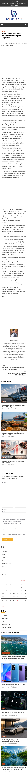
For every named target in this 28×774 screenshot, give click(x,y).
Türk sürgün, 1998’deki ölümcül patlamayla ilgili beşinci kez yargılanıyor (13, 367)
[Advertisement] (14, 62)
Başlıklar (4, 554)
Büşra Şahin (5, 408)
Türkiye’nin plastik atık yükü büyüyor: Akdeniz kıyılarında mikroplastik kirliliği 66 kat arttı (13, 657)
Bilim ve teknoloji (6, 563)
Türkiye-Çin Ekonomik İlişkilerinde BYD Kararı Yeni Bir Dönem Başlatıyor (13, 406)
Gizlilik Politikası (14, 5)
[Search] (25, 25)
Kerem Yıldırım (6, 40)
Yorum (4, 482)
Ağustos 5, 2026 (11, 408)
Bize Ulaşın (11, 3)
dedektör (10, 293)
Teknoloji (4, 680)
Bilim (3, 764)
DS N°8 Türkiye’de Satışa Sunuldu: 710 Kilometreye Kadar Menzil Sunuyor (11, 740)
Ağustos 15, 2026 (12, 743)
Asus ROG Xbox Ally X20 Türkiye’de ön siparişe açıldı (13, 713)
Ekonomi (4, 31)
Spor (3, 566)
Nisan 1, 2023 (14, 40)
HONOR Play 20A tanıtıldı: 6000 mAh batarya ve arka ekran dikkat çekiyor (13, 685)
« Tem (2, 606)
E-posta (17, 503)
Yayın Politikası (22, 3)
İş (2, 560)
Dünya (3, 557)
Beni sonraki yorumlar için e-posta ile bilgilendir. (12, 529)
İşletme (4, 736)
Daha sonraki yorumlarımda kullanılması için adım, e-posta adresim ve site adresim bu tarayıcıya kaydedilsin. (13, 521)
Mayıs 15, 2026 (11, 436)
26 (10, 600)
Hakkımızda (5, 3)
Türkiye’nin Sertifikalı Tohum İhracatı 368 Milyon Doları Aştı (13, 434)
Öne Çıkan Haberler (6, 653)
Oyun (3, 708)
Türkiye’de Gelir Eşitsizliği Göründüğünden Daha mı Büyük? (13, 462)
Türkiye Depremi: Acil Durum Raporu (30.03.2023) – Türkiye (16, 373)
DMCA (16, 3)
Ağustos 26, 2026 (12, 660)
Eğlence (4, 569)
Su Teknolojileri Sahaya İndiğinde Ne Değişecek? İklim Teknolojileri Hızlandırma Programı (14, 768)
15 (21, 593)
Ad (3, 503)
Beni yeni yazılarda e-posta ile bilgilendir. (13, 534)
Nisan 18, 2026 (11, 464)
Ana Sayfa (4, 551)
